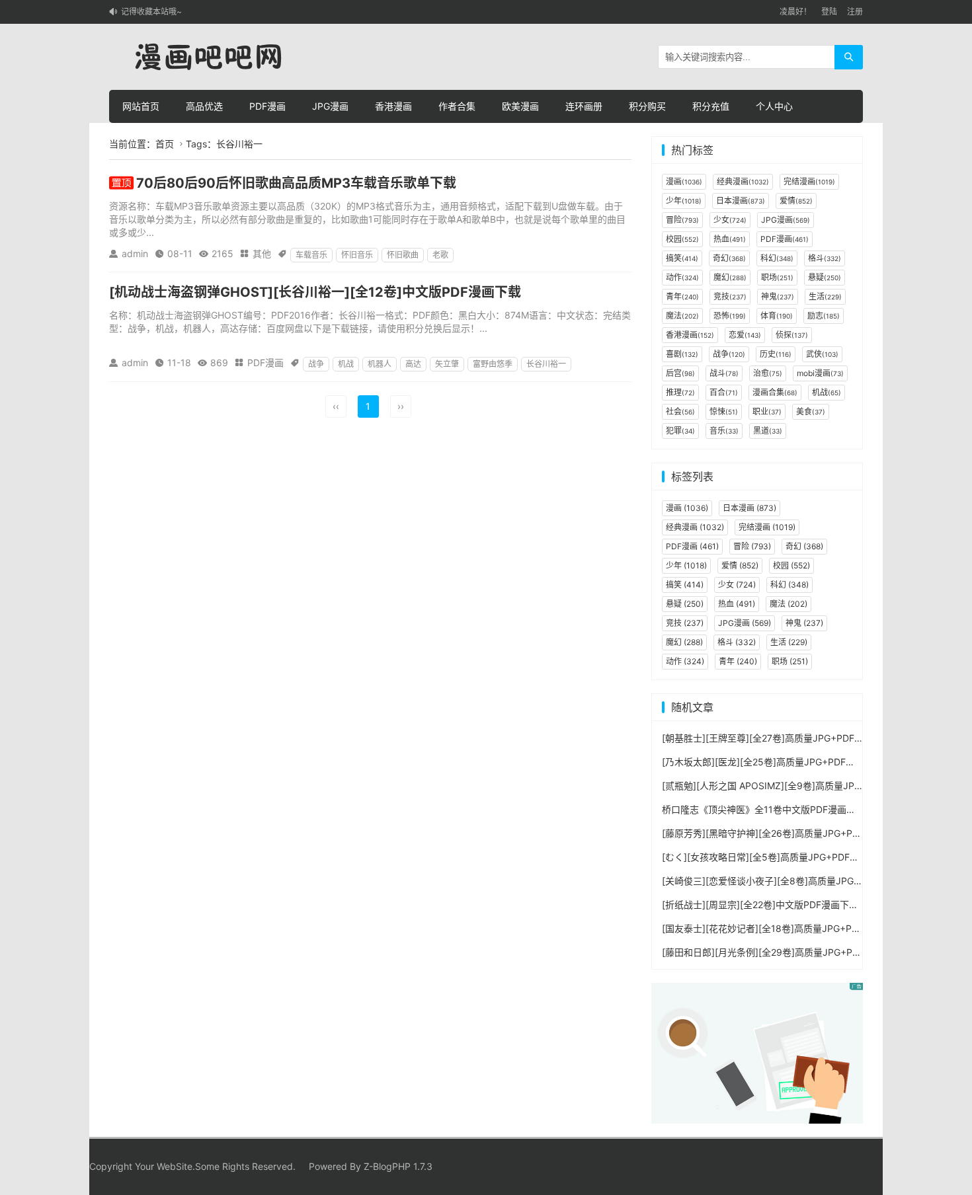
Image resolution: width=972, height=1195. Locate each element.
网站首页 (140, 106)
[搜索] (848, 57)
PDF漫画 (267, 106)
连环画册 (583, 106)
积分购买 (647, 106)
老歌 (440, 255)
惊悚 (723, 411)
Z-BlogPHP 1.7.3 (398, 1166)
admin (135, 253)
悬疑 (824, 277)
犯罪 (680, 431)
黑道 (767, 431)
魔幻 (730, 277)
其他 (262, 253)
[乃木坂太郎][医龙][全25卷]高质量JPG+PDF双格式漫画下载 (786, 761)
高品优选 (204, 106)
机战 (346, 364)
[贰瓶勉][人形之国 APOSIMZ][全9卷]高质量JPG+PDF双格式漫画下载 (806, 785)
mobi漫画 (820, 373)
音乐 (724, 431)
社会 (680, 411)
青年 (682, 296)
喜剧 (682, 354)
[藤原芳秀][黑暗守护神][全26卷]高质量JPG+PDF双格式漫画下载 (795, 833)
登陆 (829, 12)
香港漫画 (393, 106)
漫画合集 (774, 392)
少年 (684, 201)
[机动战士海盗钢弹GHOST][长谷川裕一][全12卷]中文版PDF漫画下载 (315, 292)
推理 (680, 392)
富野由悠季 (492, 364)
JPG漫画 (330, 106)
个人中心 (774, 106)
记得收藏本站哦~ (151, 12)
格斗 (824, 258)
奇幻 (729, 258)
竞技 (730, 296)
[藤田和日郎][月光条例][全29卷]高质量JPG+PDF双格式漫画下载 (795, 952)
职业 (767, 411)
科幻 (776, 258)
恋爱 (745, 335)
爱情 (796, 201)
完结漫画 (809, 181)
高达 (413, 364)
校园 (682, 239)
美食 (810, 411)
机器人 (379, 364)
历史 (775, 354)
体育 (776, 316)
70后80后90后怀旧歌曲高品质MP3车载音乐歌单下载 (296, 183)
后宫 (680, 373)
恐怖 (729, 316)
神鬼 (777, 296)
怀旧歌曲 (403, 255)
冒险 (682, 220)
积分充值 (710, 106)
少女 (730, 220)
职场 (777, 277)
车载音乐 (311, 255)
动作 (682, 277)
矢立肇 (447, 364)
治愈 (767, 373)
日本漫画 (740, 201)
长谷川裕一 (546, 364)
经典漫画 (743, 181)
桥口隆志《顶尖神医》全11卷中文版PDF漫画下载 (763, 809)
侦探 (792, 335)
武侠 (822, 354)
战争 (316, 364)
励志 (823, 316)
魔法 (682, 316)
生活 (825, 296)
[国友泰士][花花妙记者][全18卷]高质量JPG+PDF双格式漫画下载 (795, 928)
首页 (164, 143)
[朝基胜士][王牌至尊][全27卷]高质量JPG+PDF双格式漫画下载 (790, 738)
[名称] (757, 1052)
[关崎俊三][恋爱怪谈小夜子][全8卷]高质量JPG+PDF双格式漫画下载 (802, 880)
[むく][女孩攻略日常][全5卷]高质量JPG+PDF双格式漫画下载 (788, 857)
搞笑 (682, 258)
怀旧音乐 (357, 255)
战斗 (724, 373)
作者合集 (456, 106)
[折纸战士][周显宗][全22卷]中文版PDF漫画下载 (760, 904)
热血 (729, 239)
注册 (855, 12)
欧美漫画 (520, 106)
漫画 (684, 181)
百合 (723, 392)
